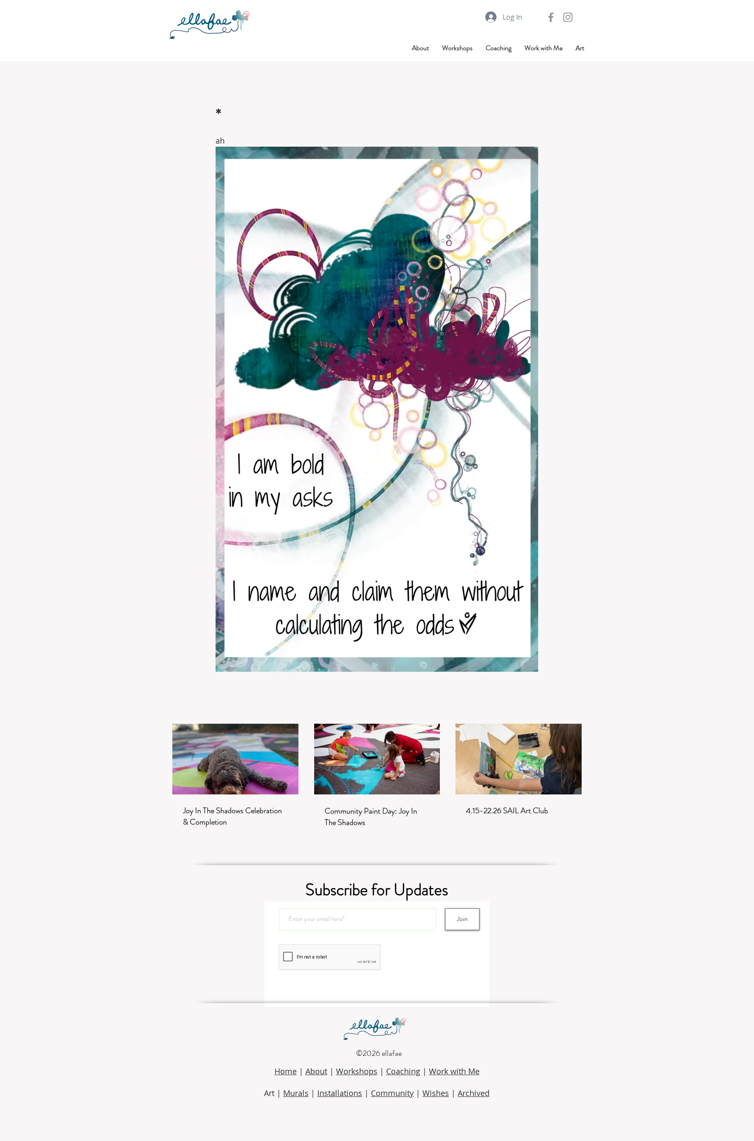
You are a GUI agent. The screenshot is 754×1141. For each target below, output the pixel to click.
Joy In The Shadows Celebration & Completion (232, 816)
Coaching (403, 1071)
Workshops (356, 1071)
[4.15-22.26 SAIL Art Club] (519, 759)
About (316, 1071)
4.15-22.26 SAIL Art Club (507, 810)
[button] (580, 48)
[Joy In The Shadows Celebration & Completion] (235, 759)
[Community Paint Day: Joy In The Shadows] (377, 759)
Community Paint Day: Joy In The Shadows (371, 816)
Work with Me (454, 1071)
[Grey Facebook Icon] (551, 17)
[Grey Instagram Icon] (568, 17)
